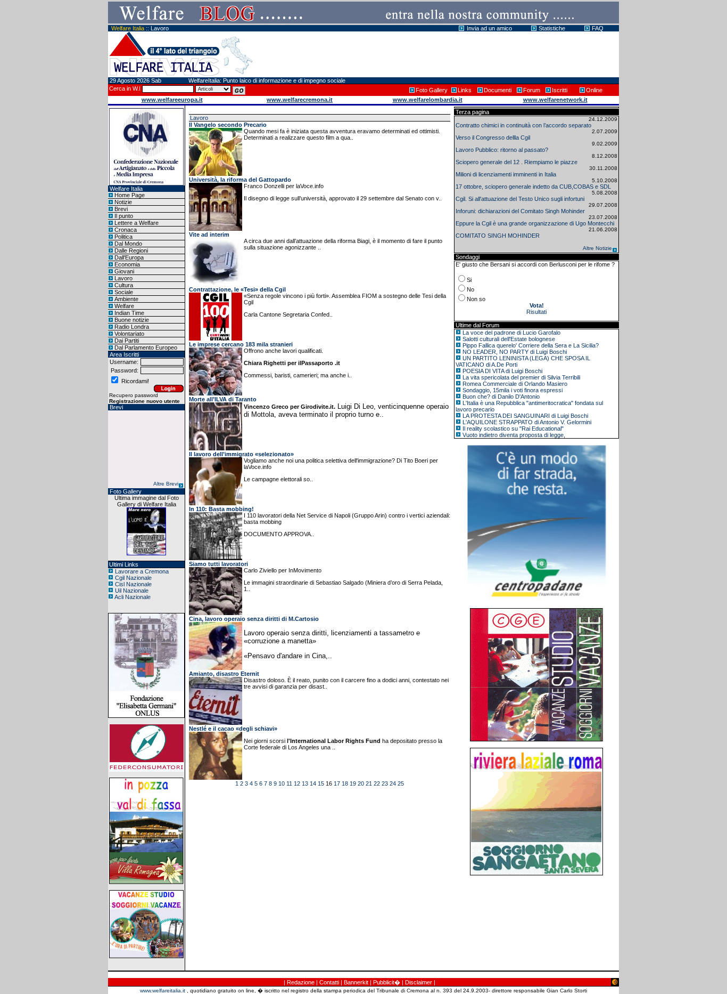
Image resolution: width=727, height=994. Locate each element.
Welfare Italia (127, 28)
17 (337, 783)
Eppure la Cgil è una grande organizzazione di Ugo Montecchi (535, 223)
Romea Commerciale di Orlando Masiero (514, 384)
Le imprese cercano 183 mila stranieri (241, 344)
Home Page (129, 195)
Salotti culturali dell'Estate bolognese (508, 339)
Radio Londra (131, 327)
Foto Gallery (432, 90)
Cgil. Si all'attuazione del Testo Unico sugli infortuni (520, 199)
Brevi (121, 209)
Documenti (497, 90)
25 (401, 783)
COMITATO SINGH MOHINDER (498, 235)
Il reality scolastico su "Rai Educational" (513, 428)
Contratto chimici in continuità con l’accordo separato (523, 125)
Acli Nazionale (132, 597)
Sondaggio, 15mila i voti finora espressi (512, 390)
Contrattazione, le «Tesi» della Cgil (237, 289)
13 (305, 783)
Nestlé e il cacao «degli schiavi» (233, 728)
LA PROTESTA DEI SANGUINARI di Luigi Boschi (525, 416)
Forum (531, 90)
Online (594, 90)
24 (393, 783)
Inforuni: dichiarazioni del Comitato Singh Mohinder (520, 211)
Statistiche (552, 28)
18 (345, 783)
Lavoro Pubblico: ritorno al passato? (502, 150)
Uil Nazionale (131, 590)
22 (377, 783)
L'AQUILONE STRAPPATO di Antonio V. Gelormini (526, 422)
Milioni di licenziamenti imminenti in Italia (506, 174)
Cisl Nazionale (133, 584)
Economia (127, 264)
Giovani (124, 271)
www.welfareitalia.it (162, 990)
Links (465, 90)
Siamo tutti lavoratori (218, 564)
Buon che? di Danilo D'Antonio (501, 396)
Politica (123, 236)
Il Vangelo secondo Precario (228, 125)
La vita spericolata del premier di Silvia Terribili (521, 377)
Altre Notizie (597, 248)
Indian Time (129, 313)
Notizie (123, 202)
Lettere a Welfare (136, 223)
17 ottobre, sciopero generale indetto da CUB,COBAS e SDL (533, 186)
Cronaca (125, 230)
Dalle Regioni (131, 250)
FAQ (598, 28)
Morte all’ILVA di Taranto (223, 399)
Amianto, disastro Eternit (224, 673)
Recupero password (133, 395)
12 (297, 783)
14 (313, 783)
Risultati (536, 312)
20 (361, 783)
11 (289, 783)
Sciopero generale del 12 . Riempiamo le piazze (516, 162)
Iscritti (559, 90)
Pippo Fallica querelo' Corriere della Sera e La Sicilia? (530, 345)
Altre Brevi (165, 484)
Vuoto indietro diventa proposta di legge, (513, 435)
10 (281, 783)
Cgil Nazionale (133, 578)
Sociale (123, 292)
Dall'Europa (129, 257)
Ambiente (126, 299)
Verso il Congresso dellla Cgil (493, 137)
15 (321, 783)
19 (353, 783)
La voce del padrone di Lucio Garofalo (511, 332)
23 (385, 783)
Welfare (124, 306)
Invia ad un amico (489, 28)
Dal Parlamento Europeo (145, 347)
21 (369, 783)
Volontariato (129, 333)
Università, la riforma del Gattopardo (240, 179)
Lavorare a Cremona (142, 571)
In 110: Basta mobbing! (221, 509)
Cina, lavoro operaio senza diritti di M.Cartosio (254, 619)
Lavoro (160, 28)
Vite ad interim (209, 234)
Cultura (123, 285)
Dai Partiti (126, 340)
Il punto (123, 216)
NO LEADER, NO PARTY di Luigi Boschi (514, 352)
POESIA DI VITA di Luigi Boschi (502, 371)
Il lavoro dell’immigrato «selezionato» (241, 454)
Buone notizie (131, 320)
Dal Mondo (128, 243)
